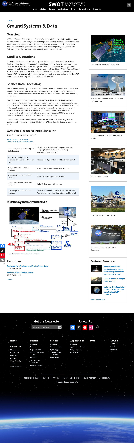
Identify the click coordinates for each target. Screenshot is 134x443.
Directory (13, 358)
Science (54, 340)
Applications (77, 340)
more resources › (98, 299)
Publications (55, 357)
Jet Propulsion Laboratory (18, 2)
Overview (33, 344)
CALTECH (46, 378)
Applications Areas (77, 347)
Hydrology (54, 349)
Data (92, 340)
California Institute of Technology (18, 5)
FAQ (77, 378)
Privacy (56, 378)
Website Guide (15, 366)
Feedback (28, 378)
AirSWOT (33, 357)
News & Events (114, 342)
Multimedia (14, 350)
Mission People (36, 365)
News (112, 347)
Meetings (114, 349)
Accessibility (104, 378)
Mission (10, 21)
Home (13, 340)
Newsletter (74, 352)
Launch (33, 347)
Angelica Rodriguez (71, 382)
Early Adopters (76, 349)
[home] (67, 4)
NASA (5, 4)
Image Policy (68, 378)
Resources (15, 346)
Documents (14, 353)
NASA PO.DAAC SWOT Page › (18, 139)
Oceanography (55, 347)
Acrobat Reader (89, 378)
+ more (9, 279)
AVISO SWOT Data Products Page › (20, 142)
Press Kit (13, 355)
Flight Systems (35, 349)
